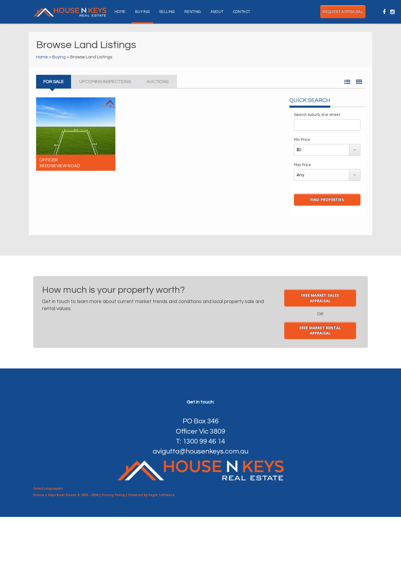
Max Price (302, 165)
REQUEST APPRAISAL (343, 12)
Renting (192, 12)
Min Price (302, 140)
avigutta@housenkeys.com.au (200, 451)
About (217, 12)
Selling (167, 12)
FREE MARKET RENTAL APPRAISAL (320, 330)
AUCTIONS (157, 82)
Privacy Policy (113, 495)
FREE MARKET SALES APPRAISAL (320, 297)
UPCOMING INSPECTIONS (105, 82)
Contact (241, 12)
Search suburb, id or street (317, 115)
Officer (48, 160)
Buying (142, 12)
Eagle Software (161, 495)
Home (120, 12)
